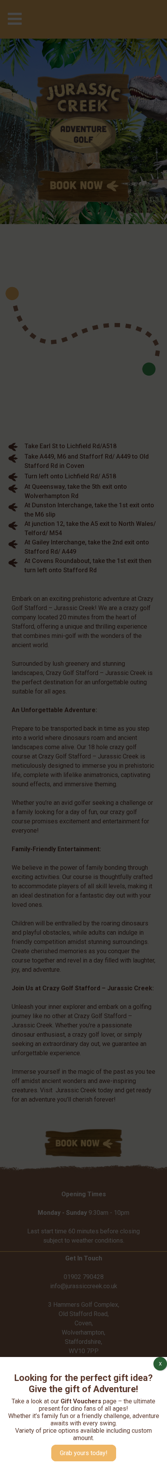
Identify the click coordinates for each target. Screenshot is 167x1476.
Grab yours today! (84, 1453)
